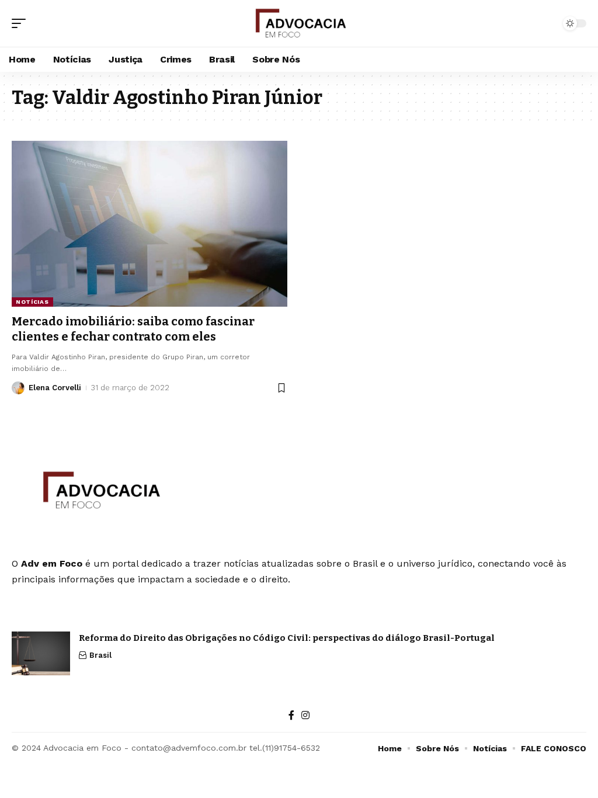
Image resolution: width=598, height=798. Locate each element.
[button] (22, 23)
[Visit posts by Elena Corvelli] (18, 387)
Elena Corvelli (55, 387)
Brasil (100, 655)
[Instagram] (305, 715)
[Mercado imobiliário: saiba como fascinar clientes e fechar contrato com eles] (149, 223)
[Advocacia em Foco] (299, 23)
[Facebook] (291, 715)
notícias (32, 302)
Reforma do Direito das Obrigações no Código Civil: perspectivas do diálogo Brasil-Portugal (287, 638)
